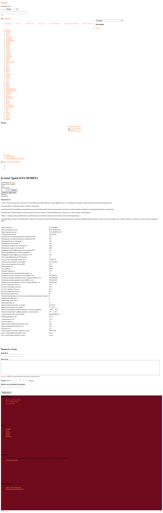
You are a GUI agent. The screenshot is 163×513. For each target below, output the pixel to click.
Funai (7, 60)
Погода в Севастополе (74, 126)
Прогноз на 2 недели (74, 131)
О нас (7, 431)
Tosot (7, 115)
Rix (7, 99)
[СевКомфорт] (6, 18)
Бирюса (8, 119)
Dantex (8, 47)
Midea (7, 87)
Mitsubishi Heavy (11, 90)
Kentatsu (8, 74)
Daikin (8, 46)
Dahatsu (8, 42)
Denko (8, 49)
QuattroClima (9, 98)
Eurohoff (8, 55)
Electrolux (8, 53)
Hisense (8, 69)
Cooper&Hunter (10, 40)
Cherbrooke (9, 38)
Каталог (8, 433)
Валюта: (3, 9)
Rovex (7, 103)
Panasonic (8, 96)
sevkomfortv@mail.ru (12, 460)
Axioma (8, 33)
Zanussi (8, 117)
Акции (8, 434)
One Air (8, 94)
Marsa (7, 83)
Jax (7, 73)
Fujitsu (8, 58)
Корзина (4, 3)
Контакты (8, 436)
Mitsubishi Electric (11, 89)
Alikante (8, 31)
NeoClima (8, 92)
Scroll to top (4, 511)
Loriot (7, 81)
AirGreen (8, 30)
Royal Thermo (10, 107)
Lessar (7, 78)
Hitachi (8, 71)
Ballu (7, 35)
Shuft (7, 108)
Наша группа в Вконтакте (13, 487)
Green (7, 65)
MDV (7, 85)
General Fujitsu (10, 62)
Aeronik (98, 28)
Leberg (8, 76)
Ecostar (8, 51)
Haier (7, 67)
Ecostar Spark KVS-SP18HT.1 (15, 158)
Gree (7, 64)
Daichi (7, 44)
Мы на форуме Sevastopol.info (15, 489)
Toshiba (8, 114)
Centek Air (9, 37)
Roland (8, 101)
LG (7, 80)
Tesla (7, 112)
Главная (8, 155)
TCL (7, 110)
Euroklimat (9, 56)
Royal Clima (9, 105)
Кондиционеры (10, 157)
